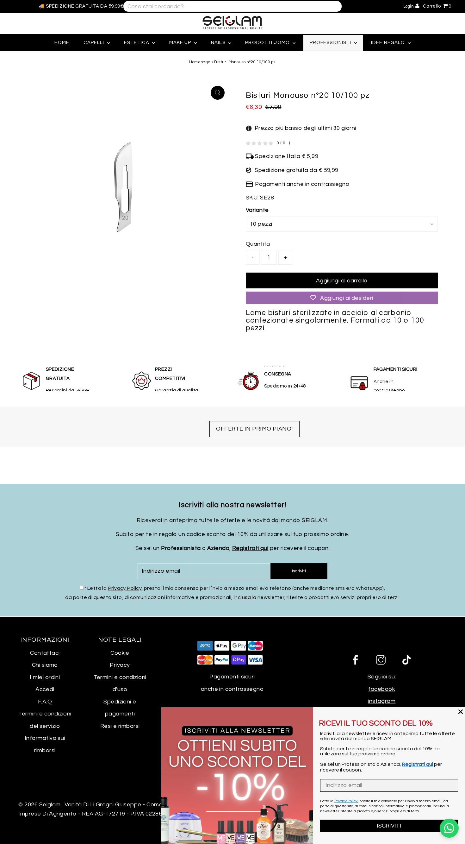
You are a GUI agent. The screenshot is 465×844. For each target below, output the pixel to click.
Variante (257, 210)
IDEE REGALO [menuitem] (388, 42)
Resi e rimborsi (120, 726)
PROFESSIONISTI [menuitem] (331, 42)
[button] (301, 128)
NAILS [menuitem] (219, 42)
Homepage (200, 62)
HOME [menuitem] (62, 42)
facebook (381, 689)
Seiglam (50, 805)
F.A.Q (45, 702)
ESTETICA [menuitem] (137, 42)
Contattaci (45, 653)
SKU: (252, 198)
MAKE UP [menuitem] (181, 42)
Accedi (44, 689)
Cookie (119, 653)
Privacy (120, 665)
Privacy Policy (124, 588)
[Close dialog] (460, 711)
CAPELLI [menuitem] (95, 42)
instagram (381, 701)
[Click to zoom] (218, 93)
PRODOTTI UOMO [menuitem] (268, 42)
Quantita (258, 244)
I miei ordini (45, 677)
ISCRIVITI (389, 826)
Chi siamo (45, 665)
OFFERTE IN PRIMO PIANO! (254, 429)
